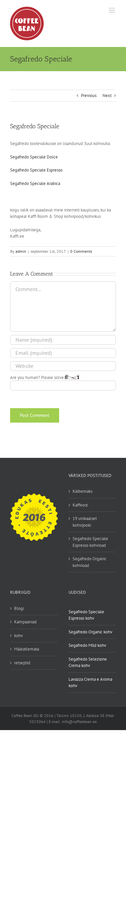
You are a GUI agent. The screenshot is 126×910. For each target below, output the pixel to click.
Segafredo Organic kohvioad (90, 562)
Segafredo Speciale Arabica (35, 183)
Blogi (19, 608)
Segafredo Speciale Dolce (34, 157)
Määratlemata (26, 649)
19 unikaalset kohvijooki (85, 522)
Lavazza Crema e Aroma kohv (90, 682)
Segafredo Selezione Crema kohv (88, 662)
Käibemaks (82, 491)
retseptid (22, 663)
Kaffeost (80, 505)
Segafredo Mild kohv (87, 645)
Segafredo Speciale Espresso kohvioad (90, 542)
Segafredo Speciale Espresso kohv (86, 615)
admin (20, 251)
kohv (18, 635)
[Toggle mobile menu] (112, 10)
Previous (88, 95)
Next (107, 95)
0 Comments (81, 251)
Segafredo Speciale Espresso (36, 170)
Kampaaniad (25, 622)
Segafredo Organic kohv (90, 632)
